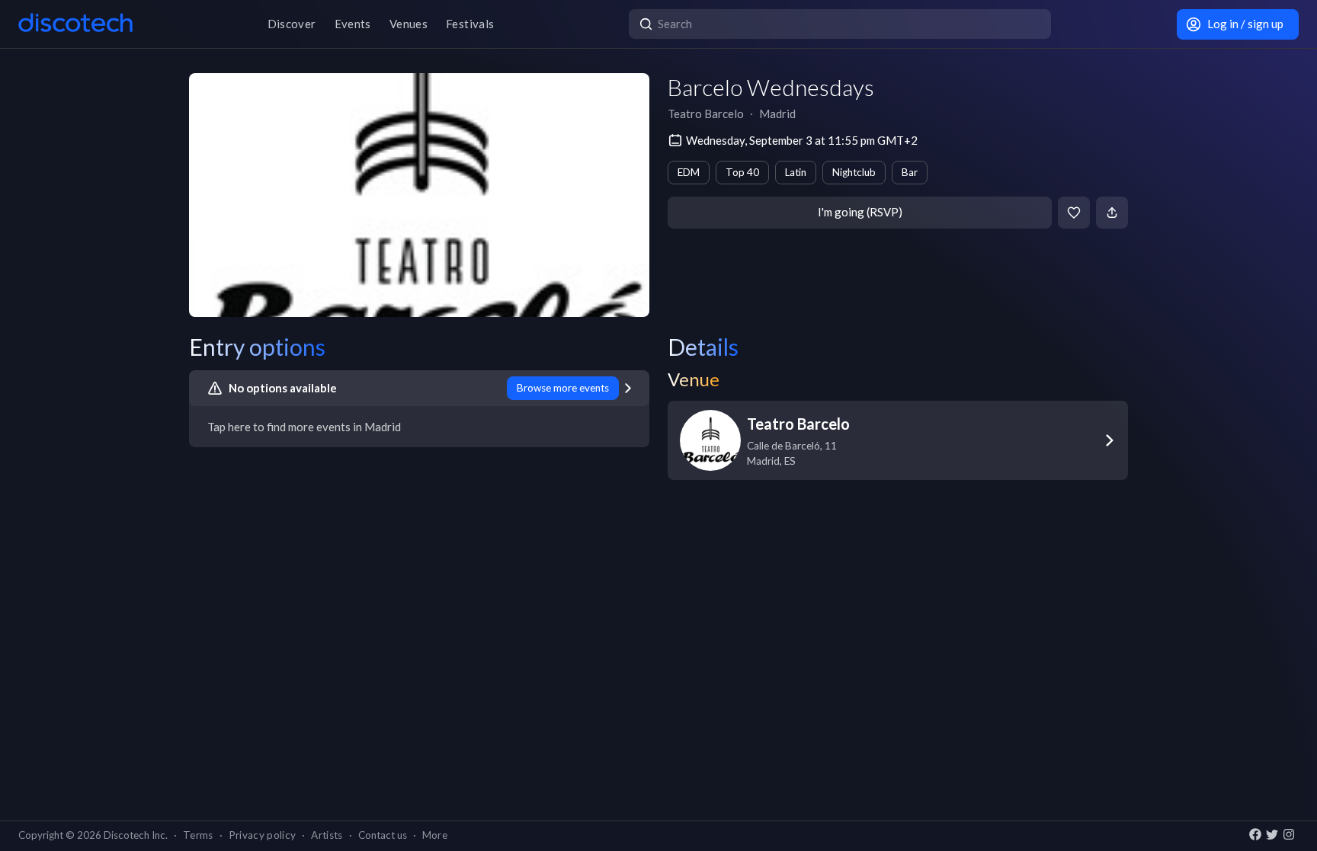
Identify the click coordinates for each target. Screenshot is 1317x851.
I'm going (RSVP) (860, 212)
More (434, 835)
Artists (326, 835)
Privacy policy (262, 835)
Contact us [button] (382, 835)
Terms (198, 835)
